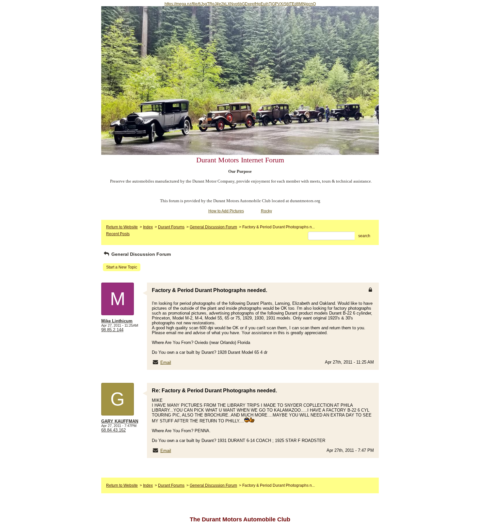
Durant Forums (171, 227)
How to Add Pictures (226, 211)
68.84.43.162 (113, 430)
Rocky (266, 211)
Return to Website (122, 227)
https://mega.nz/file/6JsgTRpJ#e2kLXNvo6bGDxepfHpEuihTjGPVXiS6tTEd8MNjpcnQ (240, 4)
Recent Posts (118, 234)
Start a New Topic (121, 267)
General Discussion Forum (213, 227)
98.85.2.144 (112, 329)
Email (165, 362)
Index (148, 227)
